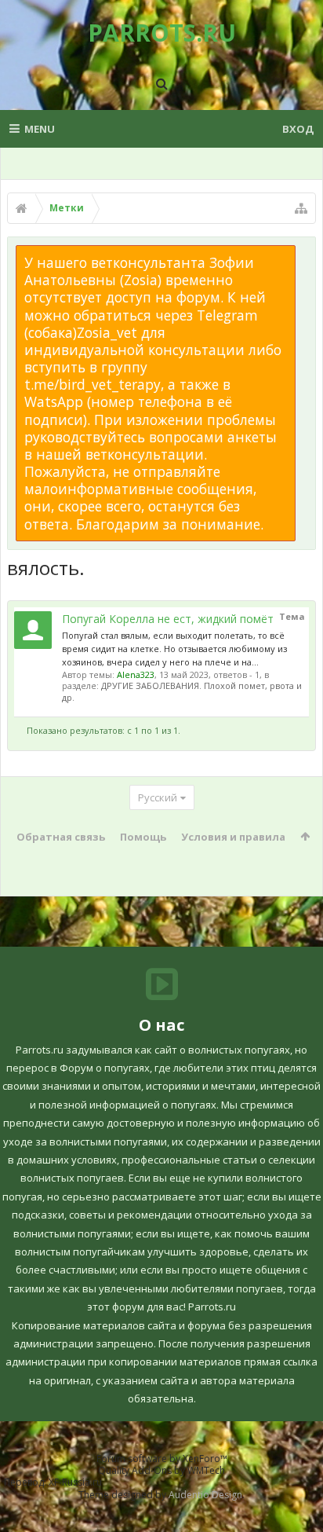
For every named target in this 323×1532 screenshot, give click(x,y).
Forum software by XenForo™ (161, 1458)
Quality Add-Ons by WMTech (161, 1470)
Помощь (143, 837)
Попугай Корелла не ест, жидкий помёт (168, 618)
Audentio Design (205, 1494)
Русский (157, 797)
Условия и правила (233, 837)
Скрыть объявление (305, 253)
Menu (39, 129)
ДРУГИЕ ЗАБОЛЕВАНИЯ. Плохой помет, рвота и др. (182, 691)
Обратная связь (60, 837)
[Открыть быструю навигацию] (301, 208)
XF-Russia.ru (75, 1482)
